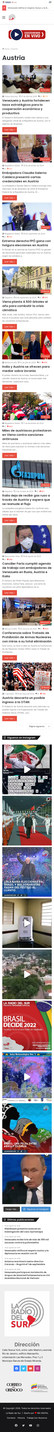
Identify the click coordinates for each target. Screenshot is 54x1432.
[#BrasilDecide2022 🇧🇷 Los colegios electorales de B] (27, 923)
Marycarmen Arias (12, 556)
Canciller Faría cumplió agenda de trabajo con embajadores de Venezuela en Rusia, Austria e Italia (27, 569)
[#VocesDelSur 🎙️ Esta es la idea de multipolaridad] (27, 1179)
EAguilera (8, 297)
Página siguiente (37, 726)
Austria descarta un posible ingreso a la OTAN (23, 700)
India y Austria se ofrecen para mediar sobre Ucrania (26, 369)
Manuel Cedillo (10, 629)
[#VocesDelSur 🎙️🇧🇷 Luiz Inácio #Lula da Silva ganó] (27, 872)
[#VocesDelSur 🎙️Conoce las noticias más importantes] (27, 769)
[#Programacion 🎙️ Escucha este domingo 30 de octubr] (27, 1025)
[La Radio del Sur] (12, 17)
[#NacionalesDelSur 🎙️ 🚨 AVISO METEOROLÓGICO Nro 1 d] (27, 1077)
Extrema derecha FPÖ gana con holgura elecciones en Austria (26, 243)
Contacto (11, 1418)
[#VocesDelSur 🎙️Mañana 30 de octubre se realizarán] (27, 1128)
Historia (21, 1418)
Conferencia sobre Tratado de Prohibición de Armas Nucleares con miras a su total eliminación (27, 637)
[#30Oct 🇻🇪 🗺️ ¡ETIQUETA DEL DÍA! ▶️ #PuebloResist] (27, 974)
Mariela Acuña (10, 362)
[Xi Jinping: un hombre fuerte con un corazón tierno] (27, 821)
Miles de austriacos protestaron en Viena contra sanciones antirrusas (26, 434)
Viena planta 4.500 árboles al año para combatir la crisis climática (25, 306)
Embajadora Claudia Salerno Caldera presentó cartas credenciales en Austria (24, 177)
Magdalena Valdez (12, 165)
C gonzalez (9, 694)
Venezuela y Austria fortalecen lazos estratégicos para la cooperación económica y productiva (26, 106)
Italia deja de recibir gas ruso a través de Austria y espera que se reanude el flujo (26, 499)
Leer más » (9, 129)
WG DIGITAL (42, 1413)
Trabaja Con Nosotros (37, 1418)
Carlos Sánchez (11, 96)
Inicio (6, 49)
